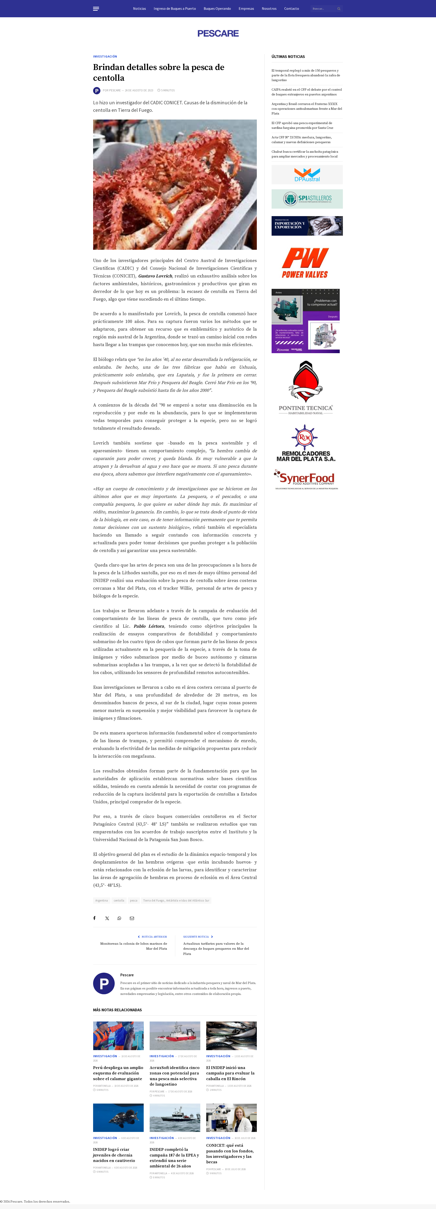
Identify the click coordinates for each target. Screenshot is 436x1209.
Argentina (101, 900)
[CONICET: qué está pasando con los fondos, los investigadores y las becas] (231, 1118)
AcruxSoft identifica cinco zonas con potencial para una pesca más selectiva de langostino (175, 1076)
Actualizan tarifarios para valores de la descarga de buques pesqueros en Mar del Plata (216, 949)
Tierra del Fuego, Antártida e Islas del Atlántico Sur (176, 900)
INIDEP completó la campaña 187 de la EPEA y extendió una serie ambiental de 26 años (174, 1158)
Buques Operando (217, 8)
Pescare (115, 90)
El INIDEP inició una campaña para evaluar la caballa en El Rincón (230, 1073)
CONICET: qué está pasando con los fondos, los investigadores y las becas (230, 1154)
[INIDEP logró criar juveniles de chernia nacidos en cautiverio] (118, 1118)
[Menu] (96, 9)
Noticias (139, 8)
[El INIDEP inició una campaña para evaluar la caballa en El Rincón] (231, 1036)
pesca (134, 900)
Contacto (291, 8)
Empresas (246, 8)
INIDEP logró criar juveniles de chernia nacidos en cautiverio (114, 1155)
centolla (119, 900)
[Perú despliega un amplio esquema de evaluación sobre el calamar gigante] (118, 1036)
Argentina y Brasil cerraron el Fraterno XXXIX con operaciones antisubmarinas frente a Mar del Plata (307, 109)
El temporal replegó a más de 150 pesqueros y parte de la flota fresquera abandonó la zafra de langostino (306, 75)
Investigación (105, 56)
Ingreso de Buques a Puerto (175, 8)
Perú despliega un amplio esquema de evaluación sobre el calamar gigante (118, 1073)
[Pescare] (218, 33)
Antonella (104, 1085)
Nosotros (269, 8)
